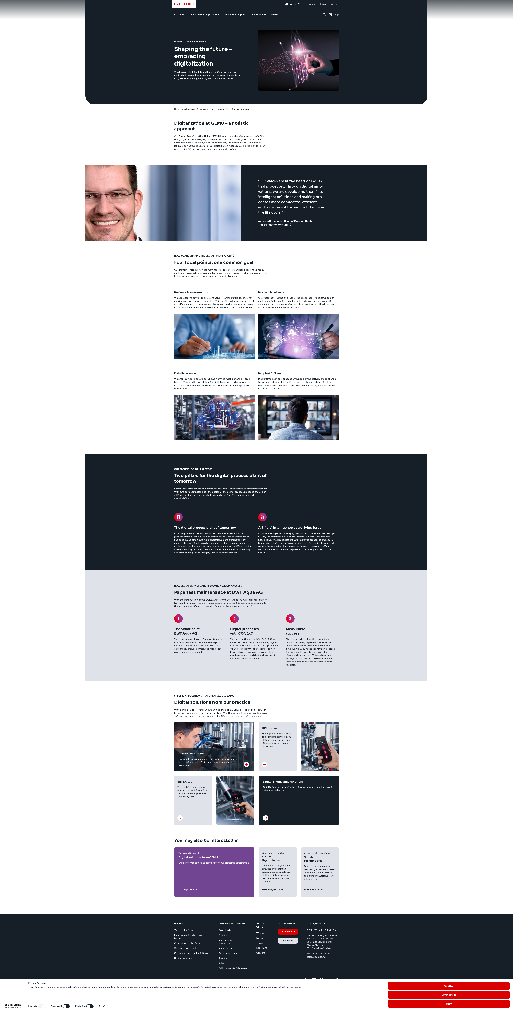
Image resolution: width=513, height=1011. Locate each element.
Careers (260, 953)
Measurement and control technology (188, 937)
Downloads (225, 930)
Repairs (223, 958)
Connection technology (187, 943)
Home (177, 109)
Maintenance (226, 948)
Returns (223, 963)
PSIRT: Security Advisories (233, 968)
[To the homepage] (184, 4)
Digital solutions (183, 958)
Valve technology (183, 930)
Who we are (189, 109)
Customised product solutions (191, 953)
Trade (259, 943)
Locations (261, 948)
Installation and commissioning (227, 942)
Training (223, 935)
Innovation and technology (212, 109)
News (259, 938)
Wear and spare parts (185, 948)
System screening (228, 953)
